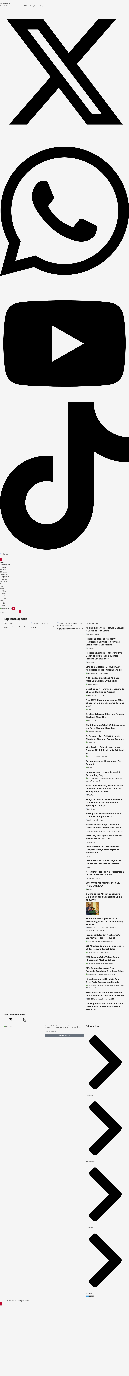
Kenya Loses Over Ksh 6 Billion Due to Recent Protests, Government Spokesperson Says (104, 802)
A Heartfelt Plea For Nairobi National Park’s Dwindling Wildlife (105, 873)
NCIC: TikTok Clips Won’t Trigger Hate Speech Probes (16, 626)
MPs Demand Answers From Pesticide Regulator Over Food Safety (105, 969)
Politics (2, 584)
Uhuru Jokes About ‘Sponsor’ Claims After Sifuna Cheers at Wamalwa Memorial (104, 1006)
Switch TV (5, 605)
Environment (4, 574)
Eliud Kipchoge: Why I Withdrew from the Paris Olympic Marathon (105, 726)
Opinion (4, 598)
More (2, 601)
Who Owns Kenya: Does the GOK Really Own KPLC (103, 884)
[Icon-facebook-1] (6, 1019)
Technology (3, 581)
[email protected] (5, 3)
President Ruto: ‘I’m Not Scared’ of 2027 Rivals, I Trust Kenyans (103, 936)
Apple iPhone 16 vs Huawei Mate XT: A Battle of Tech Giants (105, 629)
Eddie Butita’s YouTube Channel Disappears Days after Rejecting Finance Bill (102, 849)
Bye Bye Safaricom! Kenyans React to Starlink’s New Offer (105, 715)
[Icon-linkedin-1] (20, 1019)
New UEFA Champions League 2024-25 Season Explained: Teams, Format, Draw (105, 702)
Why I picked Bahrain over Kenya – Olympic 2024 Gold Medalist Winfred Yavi (105, 750)
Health (2, 586)
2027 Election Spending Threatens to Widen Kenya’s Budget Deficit (105, 947)
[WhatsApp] (64, 285)
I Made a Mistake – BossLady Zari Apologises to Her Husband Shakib (104, 668)
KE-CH (4, 603)
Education (3, 572)
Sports (4, 567)
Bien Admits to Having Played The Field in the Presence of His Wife (103, 862)
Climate (4, 579)
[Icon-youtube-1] (15, 1019)
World (2, 589)
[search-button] (20, 611)
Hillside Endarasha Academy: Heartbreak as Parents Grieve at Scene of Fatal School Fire (103, 641)
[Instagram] (25, 1019)
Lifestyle (2, 596)
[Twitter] (64, 136)
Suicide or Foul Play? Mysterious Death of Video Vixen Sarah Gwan (103, 826)
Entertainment (5, 565)
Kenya (4, 593)
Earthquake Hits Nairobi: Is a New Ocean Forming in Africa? (103, 815)
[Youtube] (64, 400)
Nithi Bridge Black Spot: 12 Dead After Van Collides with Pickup (102, 679)
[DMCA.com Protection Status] (90, 1296)
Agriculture (5, 577)
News (2, 562)
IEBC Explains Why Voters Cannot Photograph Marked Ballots (103, 958)
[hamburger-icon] (1, 559)
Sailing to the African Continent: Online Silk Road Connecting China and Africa (104, 896)
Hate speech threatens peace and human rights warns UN (43, 626)
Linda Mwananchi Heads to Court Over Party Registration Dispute (103, 980)
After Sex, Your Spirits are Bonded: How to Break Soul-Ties (104, 837)
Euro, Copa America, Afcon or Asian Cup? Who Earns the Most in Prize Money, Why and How (104, 788)
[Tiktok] (64, 549)
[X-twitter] (11, 1019)
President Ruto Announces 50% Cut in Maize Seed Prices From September (105, 994)
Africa (4, 591)
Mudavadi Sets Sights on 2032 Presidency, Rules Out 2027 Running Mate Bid (104, 921)
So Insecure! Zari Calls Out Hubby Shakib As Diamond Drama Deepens (105, 737)
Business (3, 569)
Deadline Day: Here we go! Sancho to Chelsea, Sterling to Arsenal (105, 690)
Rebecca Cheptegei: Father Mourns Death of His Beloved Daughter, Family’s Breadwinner (104, 655)
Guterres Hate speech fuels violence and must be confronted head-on (70, 629)
